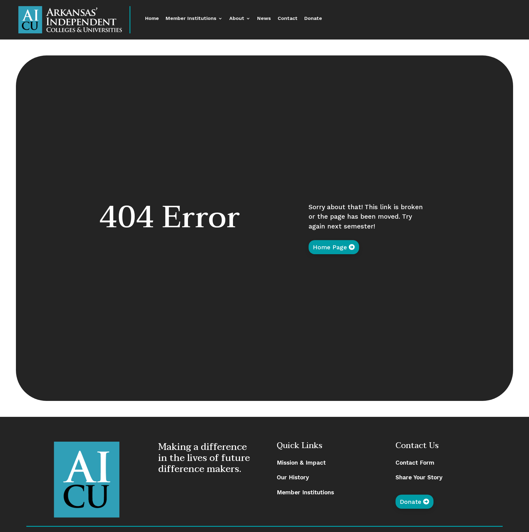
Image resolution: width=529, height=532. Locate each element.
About (236, 18)
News (264, 18)
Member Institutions (191, 18)
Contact (288, 18)
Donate (313, 18)
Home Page (330, 247)
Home (152, 18)
